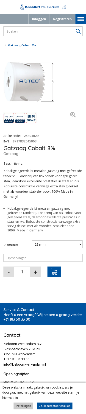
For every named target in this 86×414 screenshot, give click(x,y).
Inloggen (39, 19)
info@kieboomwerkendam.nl (24, 364)
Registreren (62, 19)
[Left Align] (73, 115)
